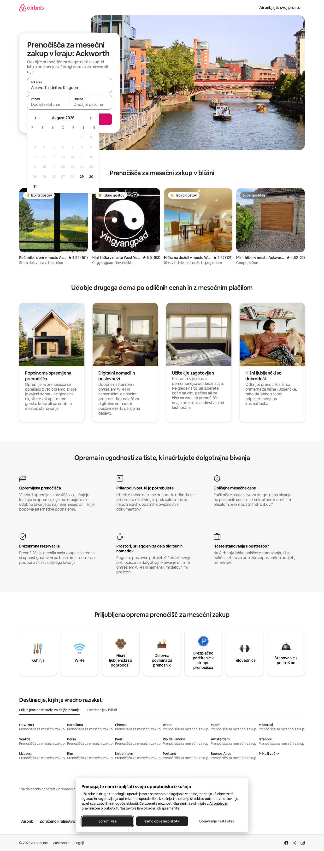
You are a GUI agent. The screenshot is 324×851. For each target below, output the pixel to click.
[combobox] (69, 87)
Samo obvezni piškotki (162, 821)
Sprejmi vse (107, 821)
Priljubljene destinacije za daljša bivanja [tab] (49, 710)
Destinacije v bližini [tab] (102, 710)
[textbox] (48, 104)
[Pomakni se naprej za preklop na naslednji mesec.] (90, 118)
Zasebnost (61, 843)
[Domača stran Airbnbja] (31, 7)
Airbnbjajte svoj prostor (280, 7)
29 (82, 176)
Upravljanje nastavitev (216, 821)
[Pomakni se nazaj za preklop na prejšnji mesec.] (35, 118)
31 (35, 186)
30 (91, 176)
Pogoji (79, 843)
